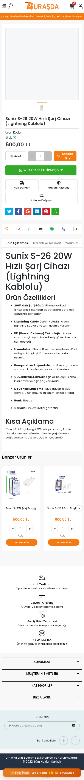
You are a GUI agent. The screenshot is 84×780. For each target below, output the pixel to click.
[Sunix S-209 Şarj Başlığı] (63, 485)
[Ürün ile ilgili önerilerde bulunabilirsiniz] (76, 229)
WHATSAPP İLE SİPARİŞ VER (43, 170)
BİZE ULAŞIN (42, 697)
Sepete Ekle (67, 156)
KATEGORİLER (42, 685)
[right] (79, 509)
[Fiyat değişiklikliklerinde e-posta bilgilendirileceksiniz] (53, 229)
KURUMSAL (42, 662)
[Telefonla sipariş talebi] (64, 229)
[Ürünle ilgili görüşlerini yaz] (30, 229)
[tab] (17, 243)
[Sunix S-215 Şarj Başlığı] (21, 485)
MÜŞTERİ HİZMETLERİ (42, 673)
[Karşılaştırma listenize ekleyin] (42, 229)
